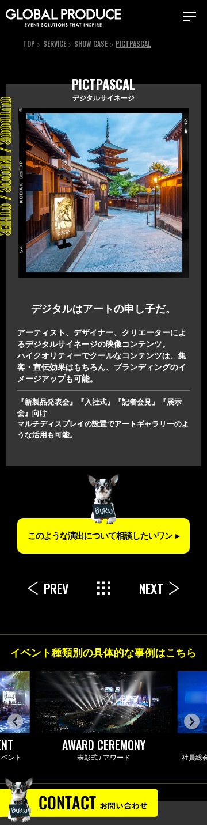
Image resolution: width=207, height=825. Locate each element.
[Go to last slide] (15, 721)
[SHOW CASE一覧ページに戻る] (103, 588)
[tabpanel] (103, 193)
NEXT (151, 588)
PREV (56, 588)
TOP (29, 43)
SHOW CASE (91, 43)
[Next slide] (192, 721)
